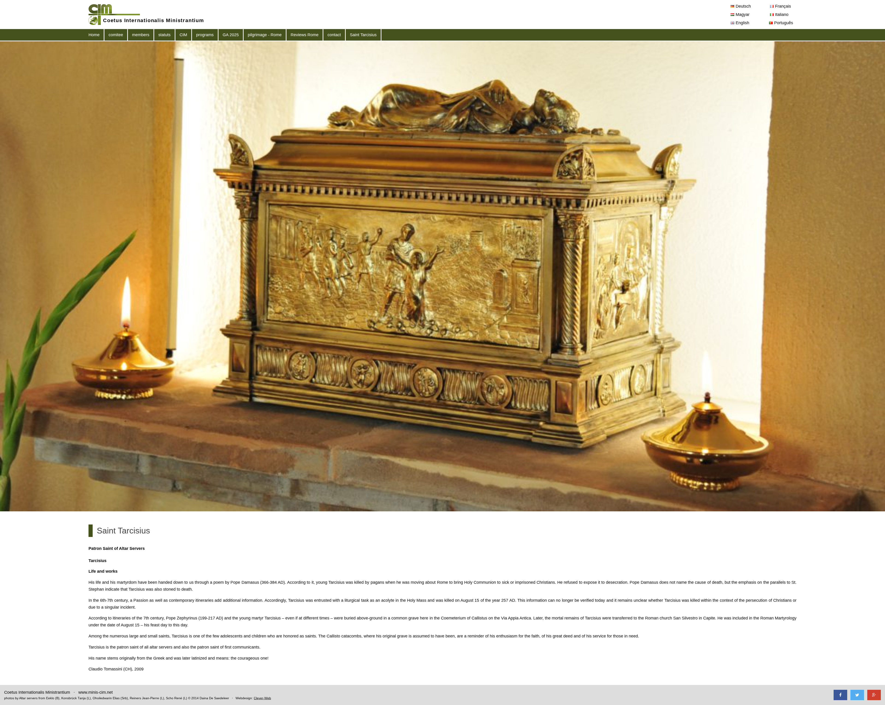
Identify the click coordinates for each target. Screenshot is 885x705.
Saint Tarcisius (363, 35)
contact (334, 35)
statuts (164, 35)
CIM (183, 35)
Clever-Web (262, 698)
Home (94, 35)
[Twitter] (857, 695)
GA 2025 (231, 35)
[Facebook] (840, 695)
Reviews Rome (305, 35)
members (140, 35)
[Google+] (874, 695)
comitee (116, 35)
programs (205, 35)
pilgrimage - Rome (265, 35)
